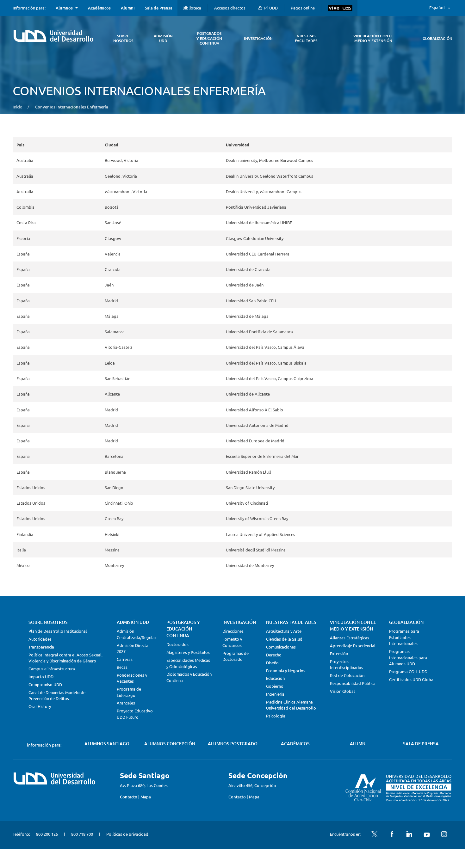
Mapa (145, 797)
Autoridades (40, 639)
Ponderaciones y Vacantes (132, 678)
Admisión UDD (133, 622)
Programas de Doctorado (235, 656)
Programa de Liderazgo (129, 692)
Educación (275, 678)
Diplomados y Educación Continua (189, 677)
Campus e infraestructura (51, 668)
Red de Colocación (347, 675)
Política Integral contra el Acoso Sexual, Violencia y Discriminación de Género (65, 658)
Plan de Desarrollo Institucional (57, 631)
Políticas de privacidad (127, 834)
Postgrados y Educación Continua (183, 628)
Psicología (275, 715)
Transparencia (41, 646)
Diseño (272, 662)
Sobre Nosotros (48, 622)
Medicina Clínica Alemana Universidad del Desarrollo (291, 705)
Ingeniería (275, 694)
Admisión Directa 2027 (132, 648)
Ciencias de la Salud (284, 639)
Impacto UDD (40, 676)
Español (437, 7)
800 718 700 (82, 834)
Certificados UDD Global (412, 679)
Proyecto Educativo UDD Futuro (135, 714)
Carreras (125, 659)
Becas (122, 667)
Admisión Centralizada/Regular (136, 634)
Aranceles (126, 702)
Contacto (128, 797)
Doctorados (177, 644)
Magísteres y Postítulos (188, 652)
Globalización (406, 622)
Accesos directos (229, 7)
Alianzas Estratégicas (349, 637)
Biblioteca (192, 7)
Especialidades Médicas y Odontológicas (188, 663)
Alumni (128, 8)
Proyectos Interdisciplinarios (346, 664)
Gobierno (274, 686)
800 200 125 (47, 834)
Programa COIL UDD (408, 671)
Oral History (39, 706)
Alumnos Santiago (106, 744)
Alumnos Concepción (169, 744)
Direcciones (233, 631)
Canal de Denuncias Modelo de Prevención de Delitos (56, 695)
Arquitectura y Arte (283, 631)
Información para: (29, 7)
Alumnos (64, 8)
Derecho (274, 654)
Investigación (239, 622)
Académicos (99, 8)
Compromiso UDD (45, 684)
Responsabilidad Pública (352, 683)
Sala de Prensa (158, 8)
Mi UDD (270, 7)
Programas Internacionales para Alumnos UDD (408, 657)
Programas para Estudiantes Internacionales (404, 637)
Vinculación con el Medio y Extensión (353, 625)
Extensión (339, 653)
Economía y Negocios (285, 670)
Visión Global (342, 691)
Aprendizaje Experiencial (352, 645)
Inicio (17, 106)
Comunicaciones (281, 646)
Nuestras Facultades (291, 622)
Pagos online (303, 7)
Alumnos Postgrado (232, 744)
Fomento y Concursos (232, 642)
